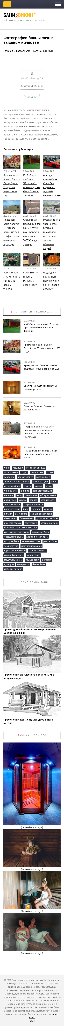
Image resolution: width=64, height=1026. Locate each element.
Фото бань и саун (42, 50)
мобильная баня (13, 568)
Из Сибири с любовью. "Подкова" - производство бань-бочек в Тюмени (42, 327)
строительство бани (15, 550)
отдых (24, 472)
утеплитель (31, 495)
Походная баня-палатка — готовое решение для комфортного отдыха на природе (11, 232)
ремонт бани (50, 541)
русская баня (43, 476)
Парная (33, 499)
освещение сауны (13, 536)
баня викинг (10, 490)
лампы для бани (40, 532)
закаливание (11, 472)
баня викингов (12, 509)
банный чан (38, 564)
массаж (38, 486)
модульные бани (13, 559)
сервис (22, 499)
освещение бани (49, 522)
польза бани (32, 559)
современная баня (34, 504)
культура (9, 564)
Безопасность (47, 499)
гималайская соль (13, 555)
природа (36, 509)
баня (6, 467)
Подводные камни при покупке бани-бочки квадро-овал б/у (51, 280)
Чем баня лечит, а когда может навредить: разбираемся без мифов (40, 454)
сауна (54, 481)
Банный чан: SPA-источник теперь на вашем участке (11, 280)
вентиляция (31, 522)
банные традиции (42, 490)
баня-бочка (10, 518)
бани (26, 509)
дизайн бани (33, 555)
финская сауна (40, 481)
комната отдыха (13, 522)
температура (11, 545)
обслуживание (48, 495)
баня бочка (21, 513)
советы (27, 486)
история (46, 559)
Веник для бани (12, 486)
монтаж (48, 509)
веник (49, 486)
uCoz (32, 1020)
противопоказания (31, 545)
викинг (8, 513)
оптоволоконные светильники (20, 527)
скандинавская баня (41, 513)
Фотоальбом (23, 50)
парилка (8, 495)
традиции (18, 467)
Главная (8, 50)
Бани (19, 15)
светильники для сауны (16, 532)
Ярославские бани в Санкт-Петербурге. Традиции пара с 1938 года (42, 348)
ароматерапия (25, 476)
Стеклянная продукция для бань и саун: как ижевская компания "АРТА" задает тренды (32, 232)
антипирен (10, 499)
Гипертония (37, 472)
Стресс (50, 472)
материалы (23, 564)
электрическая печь (37, 536)
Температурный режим (16, 481)
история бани (11, 541)
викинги (25, 490)
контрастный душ (35, 467)
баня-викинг (26, 518)
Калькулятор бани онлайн (7, 4)
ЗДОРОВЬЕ (9, 476)
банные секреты (37, 550)
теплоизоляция (12, 504)
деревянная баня (31, 541)
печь (19, 495)
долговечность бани (47, 518)
